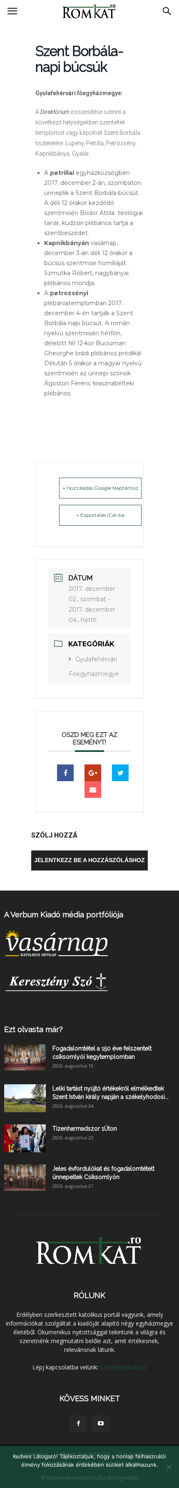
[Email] (93, 789)
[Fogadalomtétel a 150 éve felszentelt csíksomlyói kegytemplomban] (25, 1057)
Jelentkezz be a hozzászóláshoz (89, 860)
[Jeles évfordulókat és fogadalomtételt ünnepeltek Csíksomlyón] (25, 1177)
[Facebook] (78, 1423)
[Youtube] (100, 1423)
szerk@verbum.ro (123, 1367)
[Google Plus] (93, 772)
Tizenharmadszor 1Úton (84, 1128)
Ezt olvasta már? (33, 1029)
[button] (167, 11)
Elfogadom (89, 1475)
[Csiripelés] (120, 772)
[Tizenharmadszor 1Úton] (25, 1138)
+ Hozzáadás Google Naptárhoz (100, 488)
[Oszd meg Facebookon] (65, 772)
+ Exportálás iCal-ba (100, 515)
